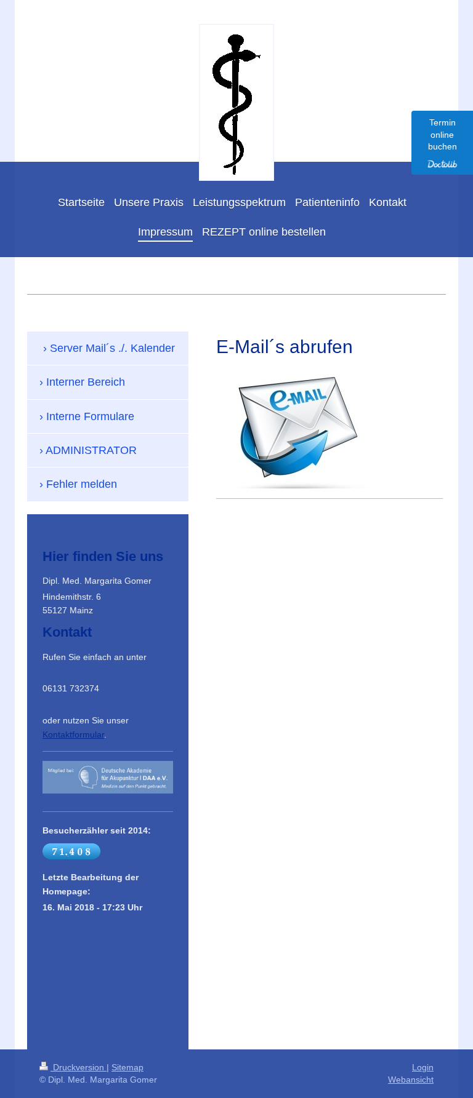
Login (423, 1067)
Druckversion (79, 1067)
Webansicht (411, 1079)
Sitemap (127, 1067)
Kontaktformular (73, 734)
